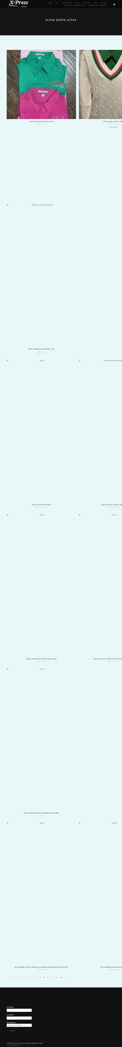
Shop (57, 3)
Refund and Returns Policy (75, 5)
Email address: (11, 1022)
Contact (104, 3)
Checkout (86, 3)
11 (48, 977)
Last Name (10, 1015)
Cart (95, 3)
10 (44, 977)
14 (60, 977)
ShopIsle (9, 1045)
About (77, 3)
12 (52, 977)
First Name (10, 1007)
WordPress (19, 1045)
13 (56, 977)
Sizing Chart (67, 3)
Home (50, 3)
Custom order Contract (98, 5)
